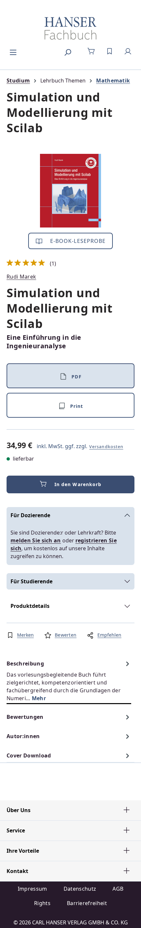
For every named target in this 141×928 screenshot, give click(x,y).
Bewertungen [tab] (25, 716)
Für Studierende (31, 581)
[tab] (69, 680)
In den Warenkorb (78, 484)
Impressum (32, 888)
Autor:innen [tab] (23, 736)
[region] (70, 190)
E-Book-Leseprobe (77, 241)
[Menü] (13, 51)
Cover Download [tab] (29, 755)
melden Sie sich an (35, 540)
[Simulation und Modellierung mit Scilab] (70, 190)
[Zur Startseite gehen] (70, 28)
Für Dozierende (30, 515)
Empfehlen (109, 635)
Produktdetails (30, 606)
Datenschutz (80, 888)
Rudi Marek (21, 276)
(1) (31, 263)
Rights (42, 903)
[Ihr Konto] (127, 51)
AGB (117, 888)
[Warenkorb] (91, 51)
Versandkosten (106, 446)
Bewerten (65, 635)
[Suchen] (67, 51)
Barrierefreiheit (87, 903)
